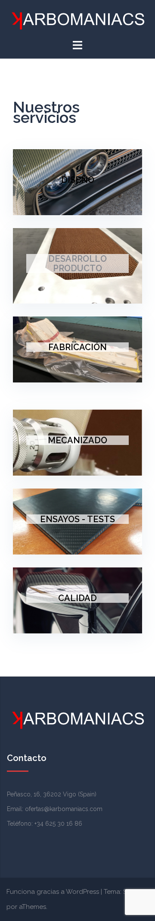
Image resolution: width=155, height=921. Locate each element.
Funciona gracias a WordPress (52, 892)
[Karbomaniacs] (77, 19)
